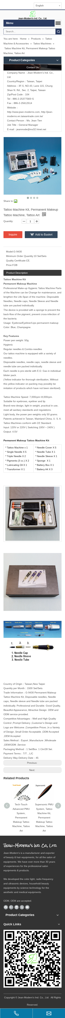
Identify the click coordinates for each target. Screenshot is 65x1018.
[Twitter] (22, 907)
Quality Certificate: (16, 260)
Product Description (17, 272)
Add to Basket (43, 234)
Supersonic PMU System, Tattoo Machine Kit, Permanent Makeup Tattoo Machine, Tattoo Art (44, 817)
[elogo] (32, 15)
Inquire (13, 234)
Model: (10, 251)
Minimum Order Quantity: (20, 256)
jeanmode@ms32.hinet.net (31, 129)
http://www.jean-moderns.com (23, 112)
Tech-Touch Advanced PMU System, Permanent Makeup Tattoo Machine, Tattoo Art (21, 817)
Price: (9, 265)
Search (58, 31)
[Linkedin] (16, 907)
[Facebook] (6, 907)
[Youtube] (27, 907)
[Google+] (11, 907)
